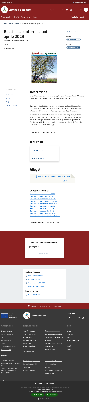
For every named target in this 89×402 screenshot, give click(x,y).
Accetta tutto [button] (37, 395)
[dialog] (44, 391)
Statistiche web (49, 373)
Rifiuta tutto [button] (51, 394)
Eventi (69, 349)
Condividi (69, 32)
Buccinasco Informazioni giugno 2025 (42, 206)
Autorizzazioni (49, 347)
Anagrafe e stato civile (29, 331)
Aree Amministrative (7, 334)
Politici (3, 344)
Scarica (68, 180)
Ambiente (48, 340)
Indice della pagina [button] (11, 89)
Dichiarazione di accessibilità (53, 370)
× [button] (87, 382)
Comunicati (70, 334)
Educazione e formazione (52, 331)
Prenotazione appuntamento (31, 361)
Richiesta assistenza (29, 370)
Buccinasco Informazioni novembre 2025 (43, 203)
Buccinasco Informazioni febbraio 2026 (43, 199)
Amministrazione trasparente (53, 361)
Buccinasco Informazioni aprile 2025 (42, 208)
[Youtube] (66, 9)
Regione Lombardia (6, 2)
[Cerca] (86, 10)
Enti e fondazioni (6, 340)
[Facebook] (57, 9)
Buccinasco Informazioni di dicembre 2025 (44, 201)
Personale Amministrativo (8, 347)
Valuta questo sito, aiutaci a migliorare (46, 306)
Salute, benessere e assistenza (54, 343)
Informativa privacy (50, 364)
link (61, 391)
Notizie (17, 24)
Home (5, 24)
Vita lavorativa (27, 337)
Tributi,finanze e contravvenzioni (54, 337)
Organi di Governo (6, 331)
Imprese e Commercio (29, 340)
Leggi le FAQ (26, 367)
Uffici (2, 337)
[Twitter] (61, 9)
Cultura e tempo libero (29, 334)
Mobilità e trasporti (28, 352)
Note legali (48, 367)
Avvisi (68, 337)
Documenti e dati (6, 350)
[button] (44, 399)
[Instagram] (70, 9)
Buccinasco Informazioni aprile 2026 (42, 196)
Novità (11, 24)
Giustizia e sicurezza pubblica (53, 334)
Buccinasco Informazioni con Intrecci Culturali (45, 216)
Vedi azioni (78, 32)
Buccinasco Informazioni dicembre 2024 (43, 211)
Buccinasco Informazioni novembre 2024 (43, 213)
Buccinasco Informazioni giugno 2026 (42, 194)
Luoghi (69, 346)
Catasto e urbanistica (29, 346)
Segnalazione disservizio (30, 364)
